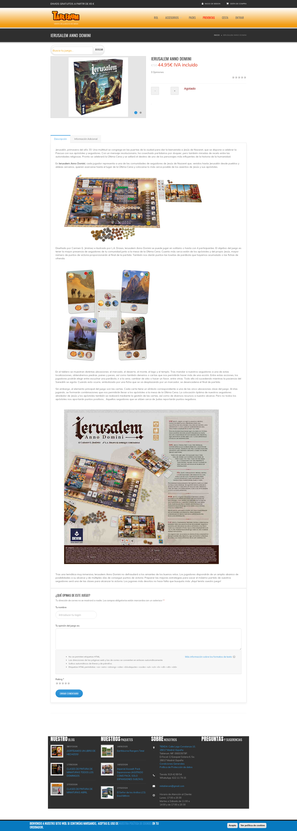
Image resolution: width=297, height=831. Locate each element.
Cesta (225, 18)
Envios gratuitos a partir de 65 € (72, 3)
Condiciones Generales (172, 763)
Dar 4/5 (65, 683)
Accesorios (172, 18)
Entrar (239, 18)
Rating (60, 679)
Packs (192, 18)
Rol (156, 18)
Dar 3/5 (62, 683)
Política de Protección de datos (176, 767)
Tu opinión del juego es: (68, 625)
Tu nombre (61, 607)
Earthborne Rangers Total (130, 750)
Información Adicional (85, 139)
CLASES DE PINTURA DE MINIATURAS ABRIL (79, 791)
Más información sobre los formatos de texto (208, 656)
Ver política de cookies (253, 825)
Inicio (217, 35)
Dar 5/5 (68, 683)
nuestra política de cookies (135, 823)
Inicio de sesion (212, 4)
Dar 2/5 (59, 683)
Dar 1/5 (57, 683)
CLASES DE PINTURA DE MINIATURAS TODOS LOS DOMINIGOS (80, 772)
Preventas (209, 18)
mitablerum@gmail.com (172, 786)
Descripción (60, 139)
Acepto (232, 825)
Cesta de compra (238, 4)
